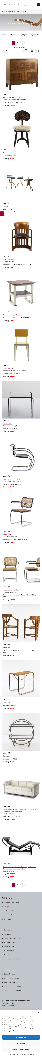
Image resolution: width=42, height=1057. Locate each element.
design (18, 11)
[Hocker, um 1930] (21, 678)
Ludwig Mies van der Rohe (11, 479)
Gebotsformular (10, 974)
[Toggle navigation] (38, 4)
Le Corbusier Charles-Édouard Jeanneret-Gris (19, 810)
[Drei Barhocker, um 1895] (21, 182)
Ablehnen (21, 1043)
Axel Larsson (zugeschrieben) (12, 97)
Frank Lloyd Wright (9, 259)
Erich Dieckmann (8, 368)
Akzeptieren (21, 1037)
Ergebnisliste (35, 34)
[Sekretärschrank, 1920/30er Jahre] (21, 73)
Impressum (31, 1054)
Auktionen (9, 11)
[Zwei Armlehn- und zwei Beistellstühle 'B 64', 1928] (21, 566)
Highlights (23, 34)
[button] (39, 1013)
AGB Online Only (10, 950)
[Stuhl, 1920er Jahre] (21, 129)
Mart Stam (15, 590)
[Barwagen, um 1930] (21, 732)
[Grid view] (32, 51)
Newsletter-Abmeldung (12, 986)
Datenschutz (23, 1054)
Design (6, 906)
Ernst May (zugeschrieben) (11, 315)
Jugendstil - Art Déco (11, 902)
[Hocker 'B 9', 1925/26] (21, 400)
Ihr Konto (7, 970)
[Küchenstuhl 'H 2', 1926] (21, 344)
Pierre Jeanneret (8, 809)
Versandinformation (11, 978)
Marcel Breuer (7, 424)
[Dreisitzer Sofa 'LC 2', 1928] (21, 785)
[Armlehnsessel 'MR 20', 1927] (21, 455)
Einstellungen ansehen (21, 1049)
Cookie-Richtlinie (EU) (12, 938)
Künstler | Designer (11, 982)
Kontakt (7, 954)
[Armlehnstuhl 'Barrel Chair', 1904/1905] (21, 235)
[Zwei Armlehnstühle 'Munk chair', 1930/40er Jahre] (21, 623)
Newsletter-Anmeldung (12, 990)
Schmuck (7, 919)
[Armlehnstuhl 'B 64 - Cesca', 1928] (21, 510)
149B (24, 11)
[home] (2, 11)
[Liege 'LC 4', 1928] (21, 843)
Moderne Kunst (9, 915)
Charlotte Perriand (20, 809)
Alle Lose (13, 34)
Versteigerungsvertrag (12, 959)
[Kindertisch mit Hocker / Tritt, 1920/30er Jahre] (21, 291)
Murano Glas (8, 910)
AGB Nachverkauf (10, 946)
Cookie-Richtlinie (13, 1054)
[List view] (38, 51)
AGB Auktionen (9, 942)
